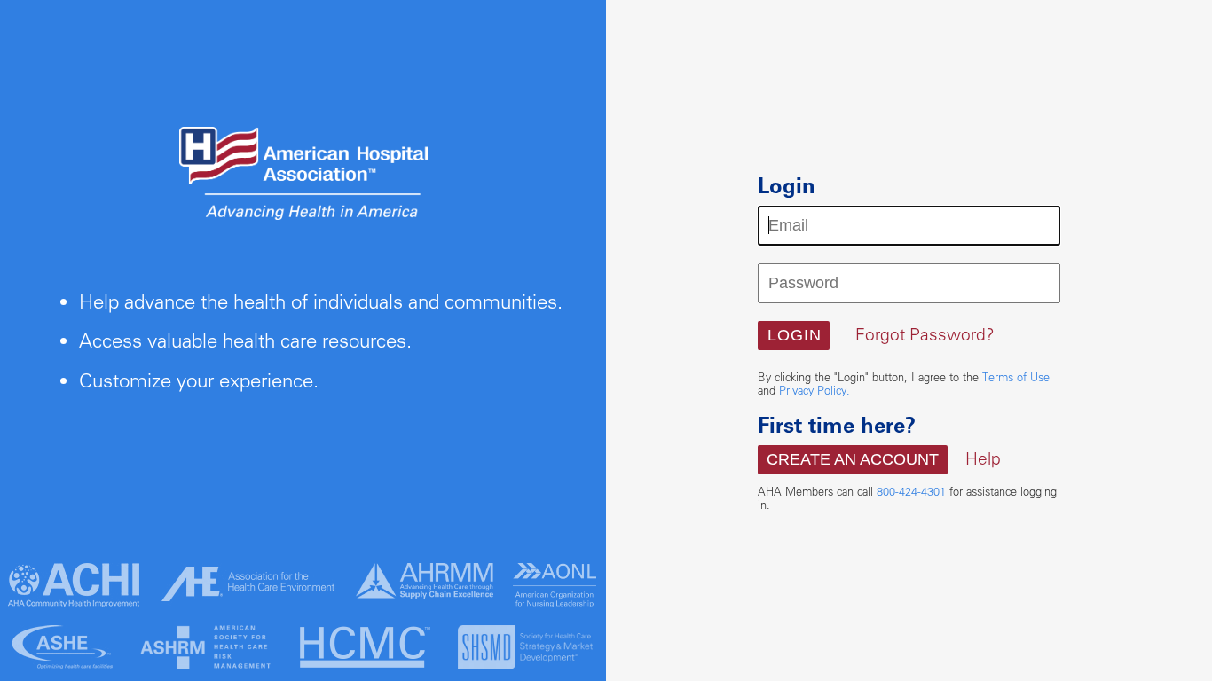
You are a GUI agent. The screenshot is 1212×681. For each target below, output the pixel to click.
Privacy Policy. (814, 390)
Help (983, 458)
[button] (794, 335)
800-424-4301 (911, 491)
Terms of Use (1016, 377)
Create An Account (853, 459)
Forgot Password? (925, 334)
